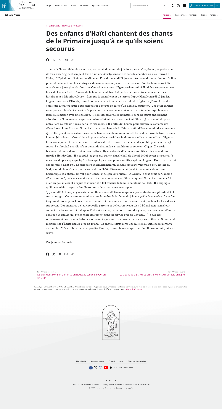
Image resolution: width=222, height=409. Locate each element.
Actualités (167, 14)
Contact (192, 14)
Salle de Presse (12, 15)
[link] (48, 254)
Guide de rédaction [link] (134, 289)
